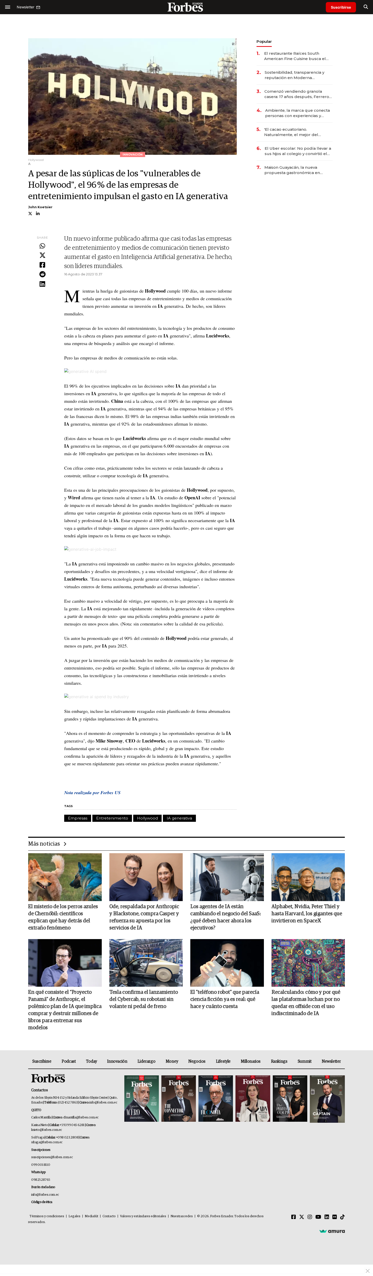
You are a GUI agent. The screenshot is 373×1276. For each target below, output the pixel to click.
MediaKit (91, 1216)
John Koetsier (40, 207)
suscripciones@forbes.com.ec (52, 1157)
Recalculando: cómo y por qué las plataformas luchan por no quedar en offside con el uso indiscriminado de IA (306, 1003)
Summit (305, 1061)
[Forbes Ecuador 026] (327, 1099)
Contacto (109, 1216)
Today (91, 1061)
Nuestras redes (182, 1216)
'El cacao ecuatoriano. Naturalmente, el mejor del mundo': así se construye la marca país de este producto (298, 132)
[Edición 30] (178, 1099)
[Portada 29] (215, 1099)
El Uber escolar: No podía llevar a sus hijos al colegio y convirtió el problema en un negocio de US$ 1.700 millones (298, 151)
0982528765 (40, 1180)
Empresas (77, 818)
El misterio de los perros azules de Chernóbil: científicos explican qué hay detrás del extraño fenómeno (63, 917)
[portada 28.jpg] (252, 1099)
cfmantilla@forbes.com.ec (80, 1117)
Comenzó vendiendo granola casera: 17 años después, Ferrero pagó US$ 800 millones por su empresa (296, 94)
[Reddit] (42, 274)
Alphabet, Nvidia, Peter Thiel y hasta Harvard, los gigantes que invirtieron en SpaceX (307, 913)
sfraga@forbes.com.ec (46, 1142)
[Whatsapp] (42, 246)
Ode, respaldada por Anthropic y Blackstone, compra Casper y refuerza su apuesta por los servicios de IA (144, 917)
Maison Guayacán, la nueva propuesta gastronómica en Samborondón (292, 170)
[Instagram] (310, 1217)
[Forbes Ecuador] (186, 7)
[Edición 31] (141, 1099)
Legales (74, 1216)
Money (172, 1061)
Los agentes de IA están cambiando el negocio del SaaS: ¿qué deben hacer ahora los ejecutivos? (225, 917)
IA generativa (179, 818)
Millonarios (251, 1061)
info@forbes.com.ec (103, 1102)
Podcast (69, 1061)
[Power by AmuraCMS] (332, 1231)
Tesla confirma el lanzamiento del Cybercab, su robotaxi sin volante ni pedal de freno (143, 999)
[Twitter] (42, 255)
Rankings (279, 1061)
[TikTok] (342, 1217)
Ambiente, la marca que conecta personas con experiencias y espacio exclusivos (297, 113)
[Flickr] (334, 1217)
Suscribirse (341, 7)
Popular (264, 41)
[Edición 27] (290, 1099)
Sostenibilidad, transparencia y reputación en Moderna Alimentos (294, 75)
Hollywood (147, 818)
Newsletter (331, 1061)
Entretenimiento (112, 818)
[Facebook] (42, 265)
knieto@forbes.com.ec (46, 1130)
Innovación (117, 1061)
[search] (366, 7)
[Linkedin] (42, 284)
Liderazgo (146, 1061)
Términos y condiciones (46, 1216)
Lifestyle (223, 1061)
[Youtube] (318, 1217)
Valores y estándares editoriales (143, 1216)
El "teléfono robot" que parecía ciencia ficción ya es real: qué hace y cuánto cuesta (224, 999)
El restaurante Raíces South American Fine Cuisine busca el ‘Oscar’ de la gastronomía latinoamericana (295, 56)
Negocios (197, 1061)
